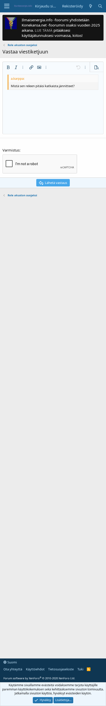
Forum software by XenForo (39, 678)
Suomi (12, 662)
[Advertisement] (53, 425)
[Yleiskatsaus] (90, 6)
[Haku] (100, 6)
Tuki (80, 669)
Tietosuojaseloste (61, 669)
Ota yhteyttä (12, 669)
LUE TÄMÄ (44, 30)
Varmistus (10, 150)
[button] (7, 6)
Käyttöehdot (35, 669)
